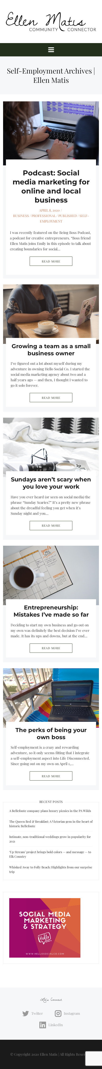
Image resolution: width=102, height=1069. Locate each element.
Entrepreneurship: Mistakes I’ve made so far (51, 611)
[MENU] (51, 49)
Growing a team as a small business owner (51, 350)
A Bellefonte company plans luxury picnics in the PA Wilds (50, 811)
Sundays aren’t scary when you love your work (51, 483)
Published (67, 215)
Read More (51, 261)
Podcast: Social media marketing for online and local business (51, 186)
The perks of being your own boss (51, 734)
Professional (44, 215)
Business (21, 215)
